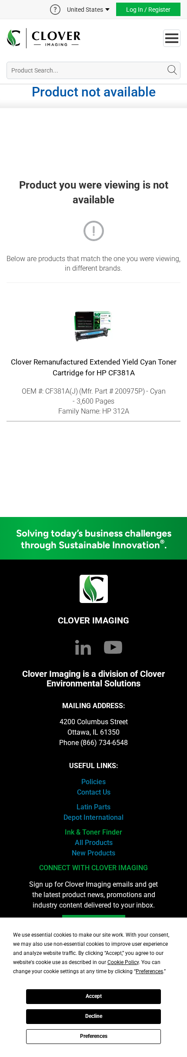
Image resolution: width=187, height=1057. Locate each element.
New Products (93, 853)
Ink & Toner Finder (93, 832)
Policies (93, 782)
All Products (94, 842)
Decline (93, 1016)
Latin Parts (93, 807)
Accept (94, 996)
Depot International (93, 817)
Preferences (93, 1036)
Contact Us (93, 792)
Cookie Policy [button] (123, 962)
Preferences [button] (149, 971)
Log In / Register (148, 9)
